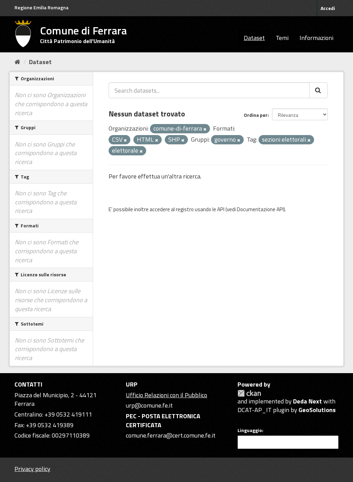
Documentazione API (260, 209)
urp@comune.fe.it (149, 405)
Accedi (328, 8)
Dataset (254, 37)
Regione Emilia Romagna (41, 7)
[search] (318, 90)
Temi (282, 37)
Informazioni (316, 37)
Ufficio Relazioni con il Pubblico (166, 395)
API (220, 209)
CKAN (249, 393)
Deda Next (307, 401)
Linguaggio (250, 430)
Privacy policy (32, 468)
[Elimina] (204, 129)
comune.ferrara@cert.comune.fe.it (170, 435)
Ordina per (256, 115)
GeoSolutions (317, 409)
